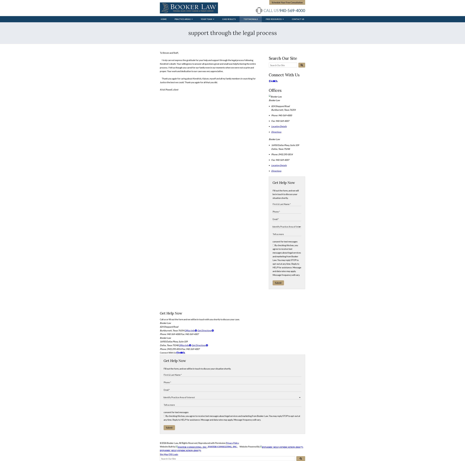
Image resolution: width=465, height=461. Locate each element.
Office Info (190, 330)
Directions (276, 132)
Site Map (164, 454)
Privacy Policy (232, 443)
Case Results (229, 19)
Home (164, 19)
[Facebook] (270, 81)
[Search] (301, 65)
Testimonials (251, 19)
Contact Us (298, 19)
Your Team (207, 19)
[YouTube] (274, 81)
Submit (278, 282)
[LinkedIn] (272, 81)
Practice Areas (183, 19)
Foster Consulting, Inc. (222, 447)
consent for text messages (285, 241)
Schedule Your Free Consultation (287, 2)
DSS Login (173, 454)
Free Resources (274, 19)
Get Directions (204, 330)
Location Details (279, 126)
